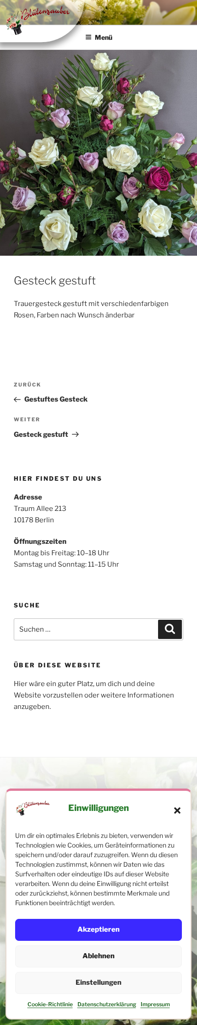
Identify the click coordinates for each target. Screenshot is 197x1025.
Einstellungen (98, 982)
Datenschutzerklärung (106, 1004)
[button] (177, 810)
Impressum (155, 1004)
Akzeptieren (98, 929)
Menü (103, 37)
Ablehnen (98, 956)
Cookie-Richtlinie (50, 1004)
